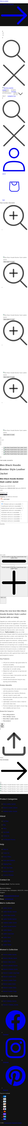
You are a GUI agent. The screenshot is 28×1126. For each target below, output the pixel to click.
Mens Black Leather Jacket (10, 718)
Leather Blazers (7, 930)
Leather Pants (7, 941)
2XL (10, 514)
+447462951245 (9, 899)
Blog (4, 825)
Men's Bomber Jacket (9, 716)
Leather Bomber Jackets (10, 911)
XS (12, 504)
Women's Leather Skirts (9, 987)
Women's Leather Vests (9, 976)
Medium (11, 508)
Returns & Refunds (8, 871)
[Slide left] (0, 438)
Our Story (5, 821)
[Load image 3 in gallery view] (15, 452)
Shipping (2, 496)
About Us (5, 849)
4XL (10, 518)
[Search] (14, 62)
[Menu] (3, 33)
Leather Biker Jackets (9, 915)
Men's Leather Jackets (9, 804)
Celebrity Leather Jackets (10, 811)
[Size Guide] (5, 499)
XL (10, 512)
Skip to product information (7, 202)
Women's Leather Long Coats (11, 973)
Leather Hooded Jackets (10, 919)
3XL (10, 516)
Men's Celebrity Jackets (9, 1001)
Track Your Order (8, 867)
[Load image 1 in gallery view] (15, 448)
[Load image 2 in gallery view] (15, 450)
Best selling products (9, 714)
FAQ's (5, 828)
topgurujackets (8, 1122)
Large (11, 510)
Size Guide (6, 832)
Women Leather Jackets (10, 954)
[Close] (0, 782)
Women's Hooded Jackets (10, 965)
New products (7, 721)
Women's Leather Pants (9, 980)
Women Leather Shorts (9, 984)
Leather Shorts (7, 944)
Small (11, 506)
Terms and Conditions (9, 860)
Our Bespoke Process (9, 839)
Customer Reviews (8, 875)
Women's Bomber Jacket (10, 958)
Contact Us (6, 836)
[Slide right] (0, 442)
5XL (10, 521)
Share (2, 726)
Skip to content (4, 1)
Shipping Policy (7, 864)
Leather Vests (7, 937)
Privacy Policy (7, 856)
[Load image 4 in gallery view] (15, 454)
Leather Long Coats (8, 933)
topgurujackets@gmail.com (11, 895)
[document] (14, 788)
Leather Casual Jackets (9, 926)
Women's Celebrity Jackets (10, 1004)
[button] (14, 605)
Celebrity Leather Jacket (10, 922)
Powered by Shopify (17, 1122)
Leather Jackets (7, 908)
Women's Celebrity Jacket (10, 969)
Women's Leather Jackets (10, 807)
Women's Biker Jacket (9, 962)
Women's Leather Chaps (10, 991)
